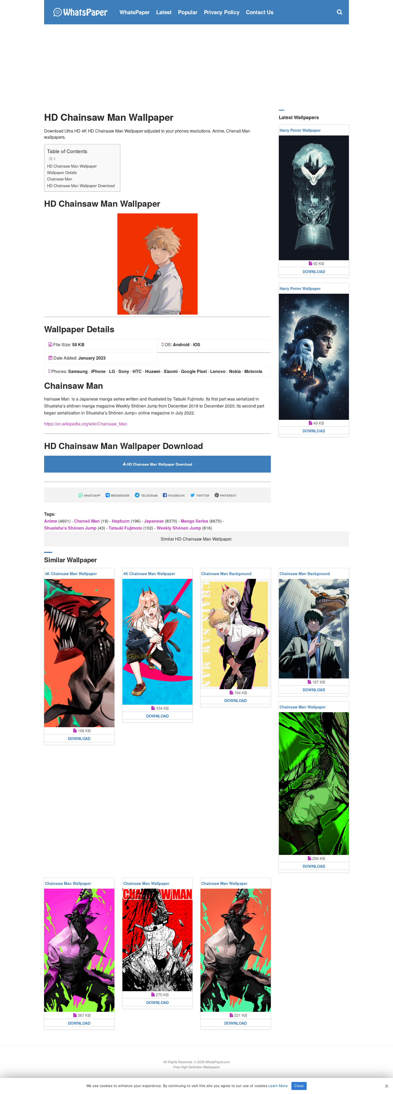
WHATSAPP (91, 495)
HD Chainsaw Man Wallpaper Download (81, 185)
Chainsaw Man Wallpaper (303, 707)
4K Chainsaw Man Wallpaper (71, 573)
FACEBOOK (176, 495)
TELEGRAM (148, 495)
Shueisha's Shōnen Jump (71, 528)
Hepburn (121, 521)
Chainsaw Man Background (226, 573)
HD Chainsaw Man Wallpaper (72, 166)
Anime (51, 521)
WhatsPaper (135, 12)
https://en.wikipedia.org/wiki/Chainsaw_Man (85, 424)
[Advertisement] (196, 66)
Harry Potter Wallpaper (300, 130)
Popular (188, 12)
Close (299, 1086)
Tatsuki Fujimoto (126, 528)
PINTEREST (227, 495)
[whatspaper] (80, 11)
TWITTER (202, 495)
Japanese (154, 521)
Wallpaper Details (62, 172)
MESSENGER (119, 495)
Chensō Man (87, 521)
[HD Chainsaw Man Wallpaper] (157, 263)
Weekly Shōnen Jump (179, 528)
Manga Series (195, 521)
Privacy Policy (222, 12)
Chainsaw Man (59, 179)
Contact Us (259, 12)
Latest (164, 12)
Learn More (278, 1086)
